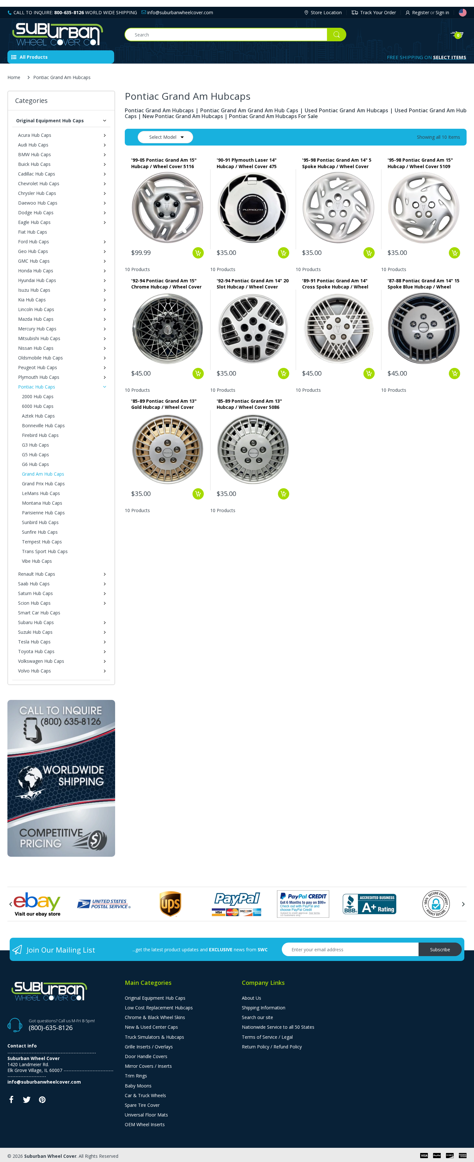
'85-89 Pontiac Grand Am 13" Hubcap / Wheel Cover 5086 (249, 404)
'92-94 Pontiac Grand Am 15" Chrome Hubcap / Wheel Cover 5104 (166, 284)
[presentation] (10, 904)
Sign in (442, 12)
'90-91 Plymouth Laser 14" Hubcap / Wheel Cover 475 (247, 163)
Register (420, 12)
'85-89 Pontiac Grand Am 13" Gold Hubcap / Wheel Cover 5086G (164, 404)
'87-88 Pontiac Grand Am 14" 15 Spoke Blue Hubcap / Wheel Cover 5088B (423, 284)
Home (13, 77)
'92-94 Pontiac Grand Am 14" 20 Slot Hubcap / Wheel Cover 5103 (253, 284)
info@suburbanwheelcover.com (179, 12)
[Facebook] (11, 1101)
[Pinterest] (42, 1101)
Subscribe (440, 949)
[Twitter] (27, 1101)
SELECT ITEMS (449, 57)
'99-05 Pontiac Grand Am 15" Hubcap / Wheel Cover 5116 (164, 163)
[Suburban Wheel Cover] (61, 34)
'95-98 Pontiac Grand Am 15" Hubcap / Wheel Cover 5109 (420, 163)
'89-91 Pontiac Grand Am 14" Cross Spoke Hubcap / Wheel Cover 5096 (335, 284)
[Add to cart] (198, 252)
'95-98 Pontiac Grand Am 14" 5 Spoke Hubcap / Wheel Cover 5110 (336, 163)
